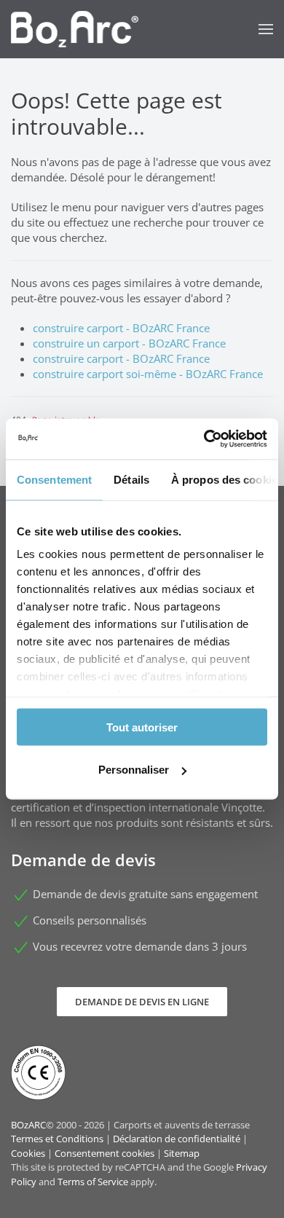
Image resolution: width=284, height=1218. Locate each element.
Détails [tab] (131, 479)
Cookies (28, 1153)
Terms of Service (93, 1181)
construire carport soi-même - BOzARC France (148, 373)
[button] (266, 29)
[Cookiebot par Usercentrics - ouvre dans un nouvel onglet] (204, 439)
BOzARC (28, 1124)
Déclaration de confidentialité (176, 1138)
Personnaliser (133, 769)
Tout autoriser (142, 726)
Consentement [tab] (54, 479)
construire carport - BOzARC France (121, 328)
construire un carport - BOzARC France (129, 343)
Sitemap (182, 1153)
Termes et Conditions (57, 1138)
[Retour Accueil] (74, 29)
